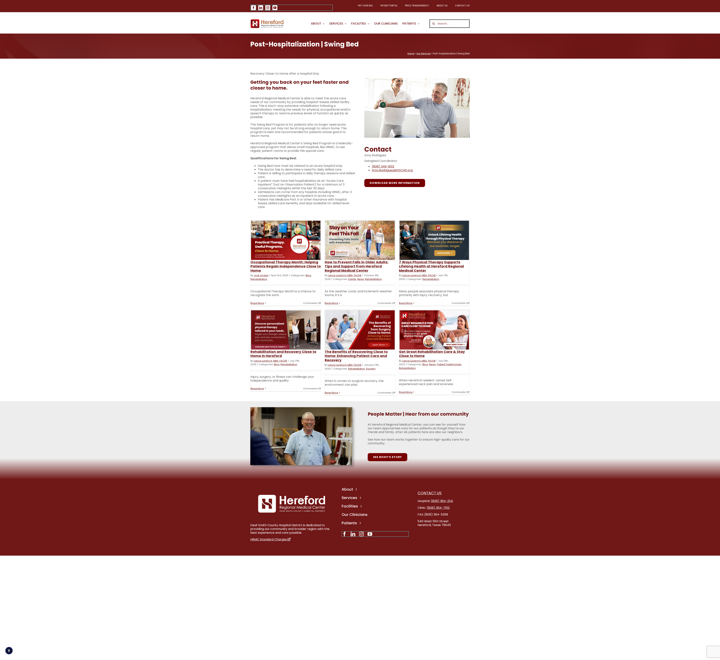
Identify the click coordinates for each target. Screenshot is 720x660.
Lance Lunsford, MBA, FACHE (345, 275)
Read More (257, 303)
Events (352, 279)
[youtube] (275, 7)
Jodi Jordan (261, 275)
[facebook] (253, 7)
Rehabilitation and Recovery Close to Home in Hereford (283, 353)
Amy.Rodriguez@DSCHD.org (392, 170)
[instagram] (267, 7)
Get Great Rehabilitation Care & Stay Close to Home (432, 353)
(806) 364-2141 (442, 501)
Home (410, 53)
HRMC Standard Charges (269, 539)
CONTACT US (430, 493)
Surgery (371, 368)
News (360, 279)
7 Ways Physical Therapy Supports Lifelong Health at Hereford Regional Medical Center (431, 266)
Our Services (423, 53)
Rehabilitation (258, 279)
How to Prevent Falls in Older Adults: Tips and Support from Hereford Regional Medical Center (356, 266)
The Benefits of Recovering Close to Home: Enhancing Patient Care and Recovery (356, 355)
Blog (308, 275)
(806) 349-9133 (383, 166)
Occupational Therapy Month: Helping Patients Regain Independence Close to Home (285, 266)
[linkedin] (260, 7)
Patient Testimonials (449, 364)
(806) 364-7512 (438, 508)
